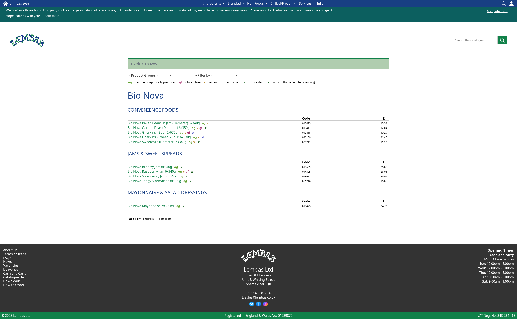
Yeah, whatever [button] (497, 11)
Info (320, 3)
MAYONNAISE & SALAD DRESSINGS (167, 192)
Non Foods (256, 3)
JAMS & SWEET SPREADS (155, 153)
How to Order (13, 285)
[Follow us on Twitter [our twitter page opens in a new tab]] (251, 304)
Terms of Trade (14, 254)
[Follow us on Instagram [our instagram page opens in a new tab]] (265, 304)
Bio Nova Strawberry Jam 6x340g (152, 176)
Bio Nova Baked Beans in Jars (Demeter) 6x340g (164, 123)
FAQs (7, 258)
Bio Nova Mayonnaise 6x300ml (151, 206)
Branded (235, 3)
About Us (10, 250)
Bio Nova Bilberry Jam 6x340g (150, 167)
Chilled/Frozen (281, 3)
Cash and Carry (14, 273)
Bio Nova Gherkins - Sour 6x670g (153, 132)
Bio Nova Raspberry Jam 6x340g (152, 171)
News (7, 261)
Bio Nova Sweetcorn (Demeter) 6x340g (157, 142)
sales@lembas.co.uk (260, 297)
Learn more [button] (51, 16)
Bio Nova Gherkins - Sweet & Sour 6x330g (159, 137)
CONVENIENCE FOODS (153, 109)
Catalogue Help (15, 277)
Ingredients (212, 3)
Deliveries (10, 269)
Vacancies (10, 265)
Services (305, 3)
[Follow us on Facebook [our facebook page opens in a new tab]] (258, 304)
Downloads (12, 281)
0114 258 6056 (260, 293)
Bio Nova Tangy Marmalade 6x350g (154, 181)
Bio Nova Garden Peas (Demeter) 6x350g (159, 128)
